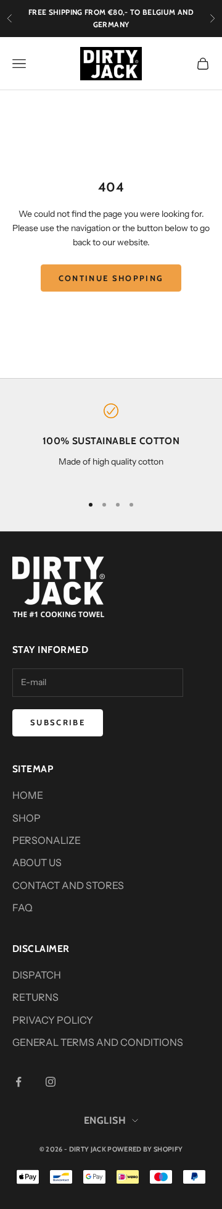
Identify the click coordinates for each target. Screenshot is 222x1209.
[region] (111, 443)
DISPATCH (36, 975)
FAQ (22, 907)
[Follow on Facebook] (18, 1082)
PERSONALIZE (46, 840)
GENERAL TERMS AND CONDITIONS (97, 1042)
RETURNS (35, 997)
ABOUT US (37, 862)
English (105, 1120)
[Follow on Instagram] (50, 1082)
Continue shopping (111, 278)
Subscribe (57, 722)
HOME (27, 795)
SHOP (26, 818)
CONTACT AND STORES (68, 885)
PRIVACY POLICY (52, 1020)
